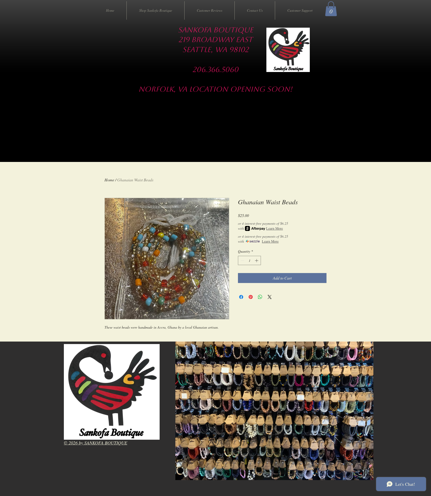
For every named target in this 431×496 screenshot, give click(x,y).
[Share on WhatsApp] (260, 297)
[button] (331, 8)
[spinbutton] (249, 260)
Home (109, 179)
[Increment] (257, 260)
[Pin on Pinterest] (251, 297)
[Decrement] (242, 260)
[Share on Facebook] (241, 297)
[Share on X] (270, 297)
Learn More (274, 228)
